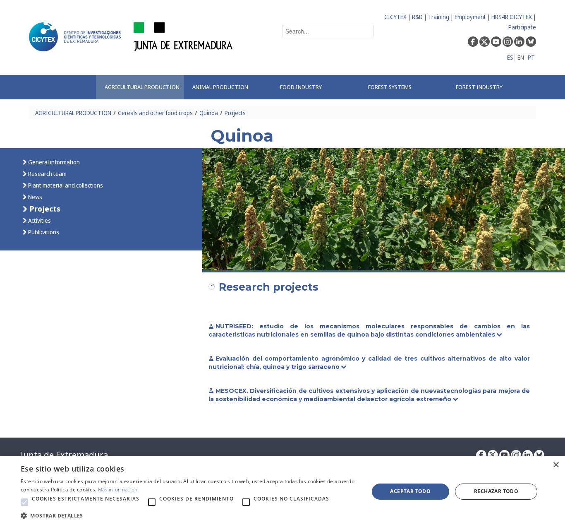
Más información (118, 489)
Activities (39, 220)
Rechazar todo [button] (496, 491)
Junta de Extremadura (64, 455)
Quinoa (208, 113)
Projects (235, 113)
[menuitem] (140, 87)
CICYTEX (395, 17)
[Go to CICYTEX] (76, 36)
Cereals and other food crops (155, 113)
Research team (47, 174)
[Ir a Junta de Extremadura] (183, 36)
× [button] (556, 465)
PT (531, 57)
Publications (43, 232)
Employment (470, 17)
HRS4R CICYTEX (511, 17)
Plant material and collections (65, 185)
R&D (417, 17)
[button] (24, 502)
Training (438, 17)
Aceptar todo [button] (410, 491)
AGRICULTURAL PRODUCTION (73, 113)
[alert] (282, 491)
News (34, 197)
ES (510, 57)
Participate (522, 27)
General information (53, 162)
